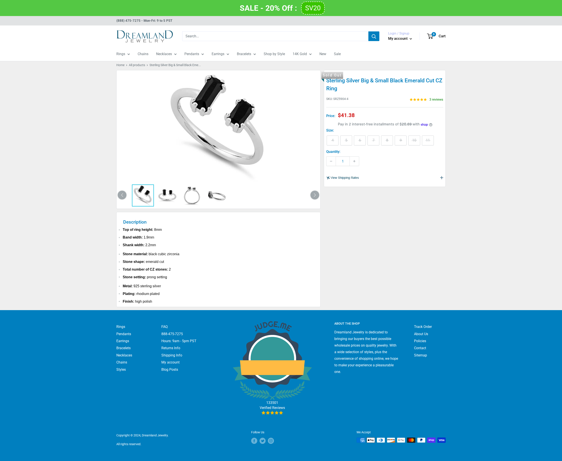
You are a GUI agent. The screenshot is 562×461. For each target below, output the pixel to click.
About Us (421, 334)
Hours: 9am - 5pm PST (178, 341)
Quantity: (333, 152)
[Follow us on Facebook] (254, 440)
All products (137, 65)
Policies (420, 341)
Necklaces (164, 54)
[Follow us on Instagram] (271, 440)
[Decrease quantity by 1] (331, 161)
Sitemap (420, 355)
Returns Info (170, 348)
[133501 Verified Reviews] (272, 413)
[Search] (373, 36)
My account (398, 38)
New (322, 54)
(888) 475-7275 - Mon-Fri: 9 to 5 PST (144, 21)
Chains (143, 54)
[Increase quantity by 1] (354, 161)
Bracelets (244, 54)
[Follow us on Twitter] (262, 440)
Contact (420, 348)
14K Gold (300, 54)
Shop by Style (274, 54)
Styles (121, 369)
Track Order (423, 327)
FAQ (164, 327)
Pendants (191, 54)
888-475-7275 (172, 334)
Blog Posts (169, 369)
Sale (337, 54)
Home (120, 65)
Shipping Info (171, 355)
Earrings (218, 54)
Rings (120, 54)
